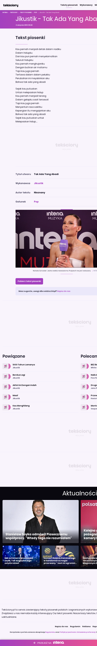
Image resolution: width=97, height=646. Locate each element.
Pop (35, 12)
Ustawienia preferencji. (86, 632)
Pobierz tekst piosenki (29, 281)
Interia (5, 12)
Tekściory (14, 12)
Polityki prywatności (68, 632)
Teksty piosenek (26, 12)
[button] (69, 5)
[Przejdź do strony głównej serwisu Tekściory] (10, 5)
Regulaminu (50, 632)
